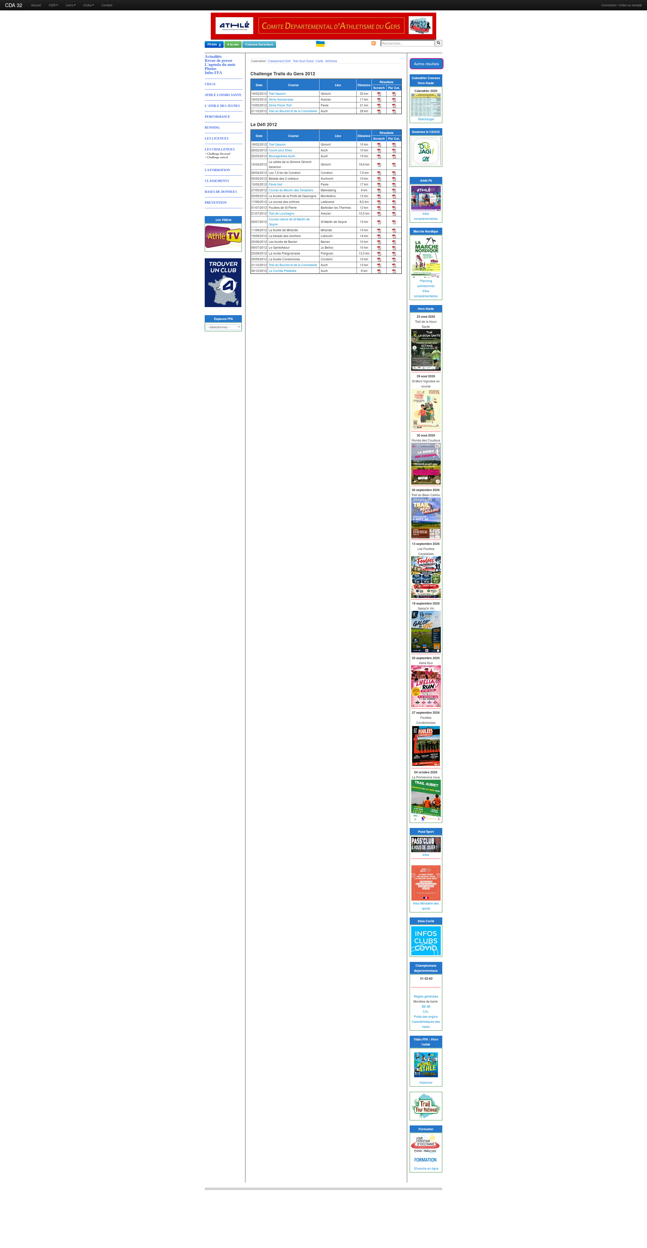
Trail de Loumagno (281, 213)
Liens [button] (69, 5)
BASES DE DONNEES (221, 192)
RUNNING (212, 127)
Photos (210, 68)
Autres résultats (426, 63)
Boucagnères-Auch (282, 156)
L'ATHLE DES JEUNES (222, 106)
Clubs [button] (87, 5)
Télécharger (426, 119)
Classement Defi (279, 61)
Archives (331, 61)
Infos (426, 854)
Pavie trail (275, 184)
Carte (319, 61)
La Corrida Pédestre (282, 270)
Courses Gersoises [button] (259, 44)
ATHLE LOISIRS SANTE (223, 95)
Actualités (213, 56)
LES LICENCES (216, 138)
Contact (107, 5)
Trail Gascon (277, 93)
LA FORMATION (217, 170)
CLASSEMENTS (217, 181)
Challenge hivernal (218, 153)
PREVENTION (215, 202)
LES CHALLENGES (220, 149)
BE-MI (426, 1006)
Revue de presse (218, 60)
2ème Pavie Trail (280, 105)
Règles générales (426, 996)
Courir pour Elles (280, 150)
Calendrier (258, 61)
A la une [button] (233, 44)
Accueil (36, 5)
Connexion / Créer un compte (622, 5)
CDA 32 (13, 5)
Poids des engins (426, 1016)
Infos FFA (213, 73)
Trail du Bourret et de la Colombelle (293, 111)
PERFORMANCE (217, 117)
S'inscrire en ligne (426, 1168)
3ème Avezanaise (281, 99)
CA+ (426, 1011)
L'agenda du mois (220, 64)
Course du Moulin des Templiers (291, 190)
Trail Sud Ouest (303, 61)
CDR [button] (52, 5)
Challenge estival (217, 157)
